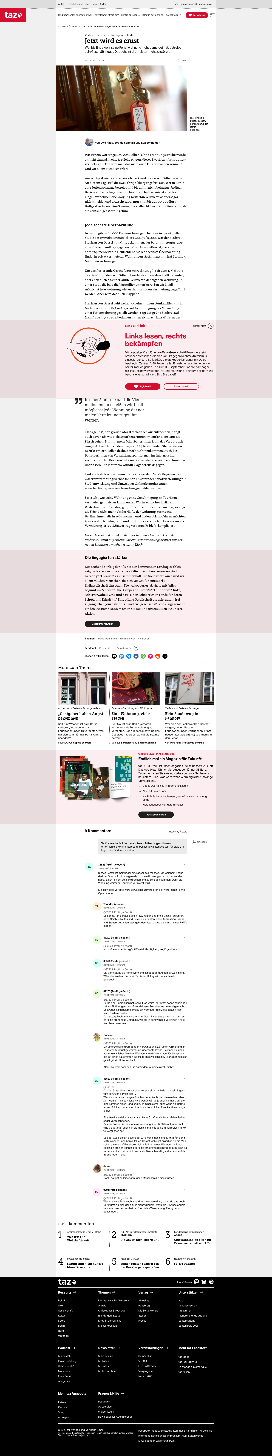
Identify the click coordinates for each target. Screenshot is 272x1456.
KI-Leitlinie (206, 1430)
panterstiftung (186, 1320)
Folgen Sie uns (184, 1282)
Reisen (62, 1402)
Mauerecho (64, 1371)
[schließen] (211, 326)
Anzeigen (63, 1417)
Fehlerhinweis (124, 648)
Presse (142, 1320)
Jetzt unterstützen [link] (102, 623)
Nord (61, 1330)
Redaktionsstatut (161, 1430)
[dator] (97, 1168)
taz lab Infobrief (107, 1371)
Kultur (61, 1315)
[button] (212, 15)
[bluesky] (204, 1283)
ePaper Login (106, 1411)
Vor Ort (142, 1361)
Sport (61, 1320)
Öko (60, 1305)
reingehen (64, 1381)
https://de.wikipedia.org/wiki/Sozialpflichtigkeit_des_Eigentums (140, 949)
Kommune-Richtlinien (186, 1430)
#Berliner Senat (128, 638)
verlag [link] (61, 4)
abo (180, 1300)
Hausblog (144, 1305)
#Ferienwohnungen (107, 638)
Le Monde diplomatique (192, 1367)
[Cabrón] (97, 1037)
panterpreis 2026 (188, 1325)
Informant (144, 1435)
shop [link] (87, 4)
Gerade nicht (199, 325)
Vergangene (145, 1371)
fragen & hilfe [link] (99, 4)
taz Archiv (184, 1372)
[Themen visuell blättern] (181, 15)
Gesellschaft (65, 1310)
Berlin (74, 26)
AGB (184, 1435)
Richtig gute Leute (109, 1315)
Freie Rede (64, 1376)
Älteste (183, 831)
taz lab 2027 (145, 1376)
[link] (76, 15)
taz (67, 1282)
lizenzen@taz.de (80, 1435)
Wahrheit (63, 1335)
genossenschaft (187, 1305)
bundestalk (64, 1356)
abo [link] (176, 4)
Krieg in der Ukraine (109, 1320)
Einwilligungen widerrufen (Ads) (156, 1440)
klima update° (66, 1366)
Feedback (104, 1401)
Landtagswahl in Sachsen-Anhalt (113, 1303)
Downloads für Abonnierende (115, 1416)
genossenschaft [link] (189, 4)
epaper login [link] (205, 4)
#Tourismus (143, 638)
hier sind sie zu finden (121, 850)
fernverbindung (67, 1361)
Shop (61, 1412)
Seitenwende (195, 1435)
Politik (61, 1300)
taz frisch (103, 1361)
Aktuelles (143, 1300)
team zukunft (105, 1356)
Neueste (173, 831)
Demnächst (145, 1356)
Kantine (62, 1407)
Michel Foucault (107, 1325)
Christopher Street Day (111, 1310)
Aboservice (105, 1406)
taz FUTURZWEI (187, 1362)
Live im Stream (147, 1366)
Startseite (63, 26)
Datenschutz (159, 1435)
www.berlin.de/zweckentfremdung (110, 488)
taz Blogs (183, 1357)
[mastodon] (196, 1283)
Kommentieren (107, 648)
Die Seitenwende (148, 1310)
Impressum (174, 1435)
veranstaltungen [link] (75, 4)
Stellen (142, 1315)
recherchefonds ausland (192, 1315)
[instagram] (211, 1283)
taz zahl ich (184, 1310)
